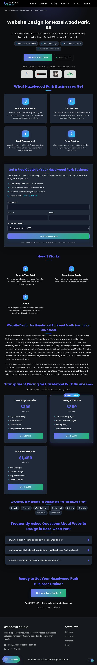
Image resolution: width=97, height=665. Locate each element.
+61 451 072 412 (13, 649)
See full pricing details (61, 389)
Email (51, 213)
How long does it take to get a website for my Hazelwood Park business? (43, 550)
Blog (67, 645)
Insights (87, 3)
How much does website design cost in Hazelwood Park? (35, 540)
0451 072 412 (65, 57)
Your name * (12, 202)
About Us (65, 3)
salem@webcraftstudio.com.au (57, 603)
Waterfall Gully (41, 508)
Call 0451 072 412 (30, 195)
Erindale (14, 508)
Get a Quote (71, 435)
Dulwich (70, 508)
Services (43, 3)
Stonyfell (26, 508)
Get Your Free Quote (38, 57)
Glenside (82, 508)
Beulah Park (57, 508)
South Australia (26, 11)
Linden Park (55, 513)
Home (33, 3)
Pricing (54, 3)
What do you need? (15, 223)
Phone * (10, 213)
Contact (77, 3)
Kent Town (41, 513)
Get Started (25, 435)
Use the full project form (66, 242)
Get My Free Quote (48, 236)
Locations (14, 11)
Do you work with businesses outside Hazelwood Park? (34, 560)
